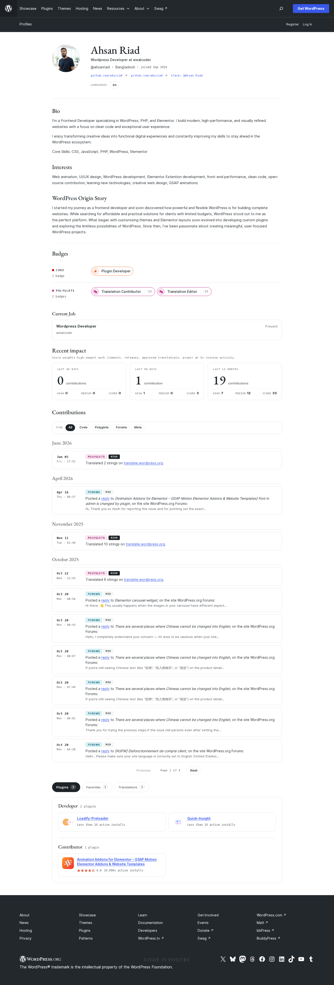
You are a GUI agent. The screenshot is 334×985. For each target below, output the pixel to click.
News (24, 923)
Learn (142, 915)
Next (194, 770)
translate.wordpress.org (143, 463)
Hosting (26, 930)
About (24, 915)
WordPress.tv (151, 938)
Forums (121, 427)
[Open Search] (281, 8)
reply (105, 498)
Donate (206, 930)
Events (203, 923)
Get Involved (208, 915)
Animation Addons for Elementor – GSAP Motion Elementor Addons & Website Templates (117, 861)
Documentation (150, 923)
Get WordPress (311, 8)
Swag (204, 938)
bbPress (265, 930)
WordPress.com (271, 915)
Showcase (87, 915)
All (70, 427)
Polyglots (102, 427)
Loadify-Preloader (93, 818)
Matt (262, 923)
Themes (85, 923)
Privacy (26, 938)
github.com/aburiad (107, 75)
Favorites (96, 787)
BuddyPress (268, 938)
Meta (138, 427)
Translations (130, 787)
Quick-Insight (199, 818)
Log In (307, 24)
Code (83, 427)
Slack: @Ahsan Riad (187, 75)
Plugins (65, 787)
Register (292, 24)
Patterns (86, 938)
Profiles (26, 24)
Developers (147, 930)
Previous (143, 770)
